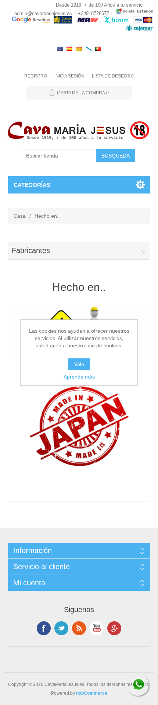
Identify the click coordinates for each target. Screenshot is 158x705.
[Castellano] (69, 48)
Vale (79, 364)
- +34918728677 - (93, 13)
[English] (59, 48)
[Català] (79, 48)
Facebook (44, 628)
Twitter (61, 628)
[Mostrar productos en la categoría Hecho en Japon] (79, 426)
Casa (20, 216)
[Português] (98, 48)
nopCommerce (91, 693)
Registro (35, 76)
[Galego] (88, 48)
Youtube (97, 628)
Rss (79, 628)
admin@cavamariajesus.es (43, 13)
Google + (114, 628)
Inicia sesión (69, 76)
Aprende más (79, 377)
